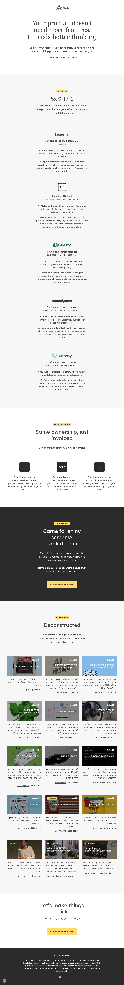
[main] (62, 39)
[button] (4, 981)
